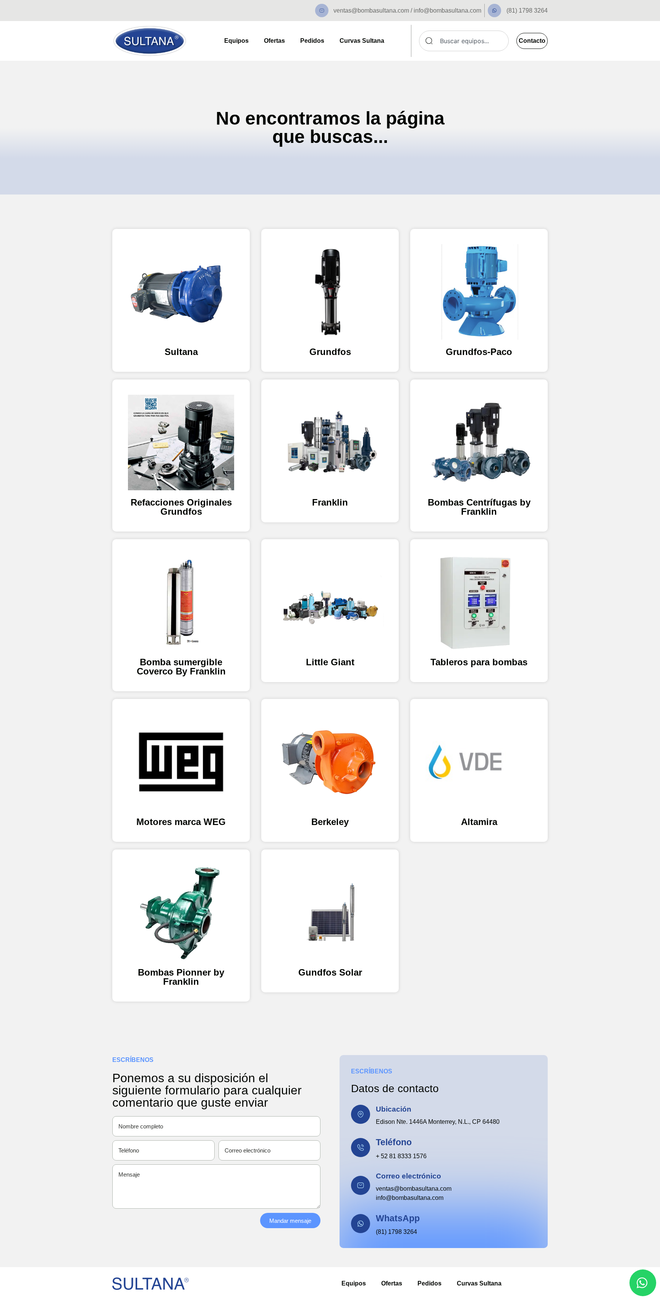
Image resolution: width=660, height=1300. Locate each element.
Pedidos (312, 40)
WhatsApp (398, 1218)
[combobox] (463, 41)
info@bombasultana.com (409, 1198)
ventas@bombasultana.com (413, 1188)
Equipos (236, 40)
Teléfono (394, 1142)
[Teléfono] (360, 1147)
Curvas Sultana (362, 40)
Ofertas (274, 40)
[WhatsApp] (360, 1223)
